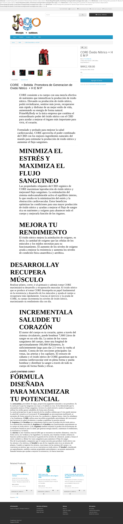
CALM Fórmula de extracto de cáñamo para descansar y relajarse (74, 475)
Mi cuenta (91, 508)
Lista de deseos (93, 512)
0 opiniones (92, 84)
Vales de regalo (67, 510)
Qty (81, 72)
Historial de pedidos (94, 510)
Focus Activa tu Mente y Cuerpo (20, 475)
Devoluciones (40, 510)
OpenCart (19, 520)
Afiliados (65, 512)
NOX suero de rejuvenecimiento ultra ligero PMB (48, 475)
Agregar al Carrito (96, 80)
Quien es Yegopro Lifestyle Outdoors (19, 508)
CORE (16, 497)
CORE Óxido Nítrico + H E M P (32, 42)
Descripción (15, 80)
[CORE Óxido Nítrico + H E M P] (44, 56)
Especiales (65, 514)
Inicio (13, 42)
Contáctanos (40, 508)
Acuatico (28, 37)
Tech (34, 37)
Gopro (14, 37)
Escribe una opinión (101, 84)
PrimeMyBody (87, 59)
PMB (39, 37)
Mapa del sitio (40, 512)
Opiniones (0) (24, 80)
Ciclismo (21, 37)
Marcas (65, 508)
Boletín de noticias (94, 514)
